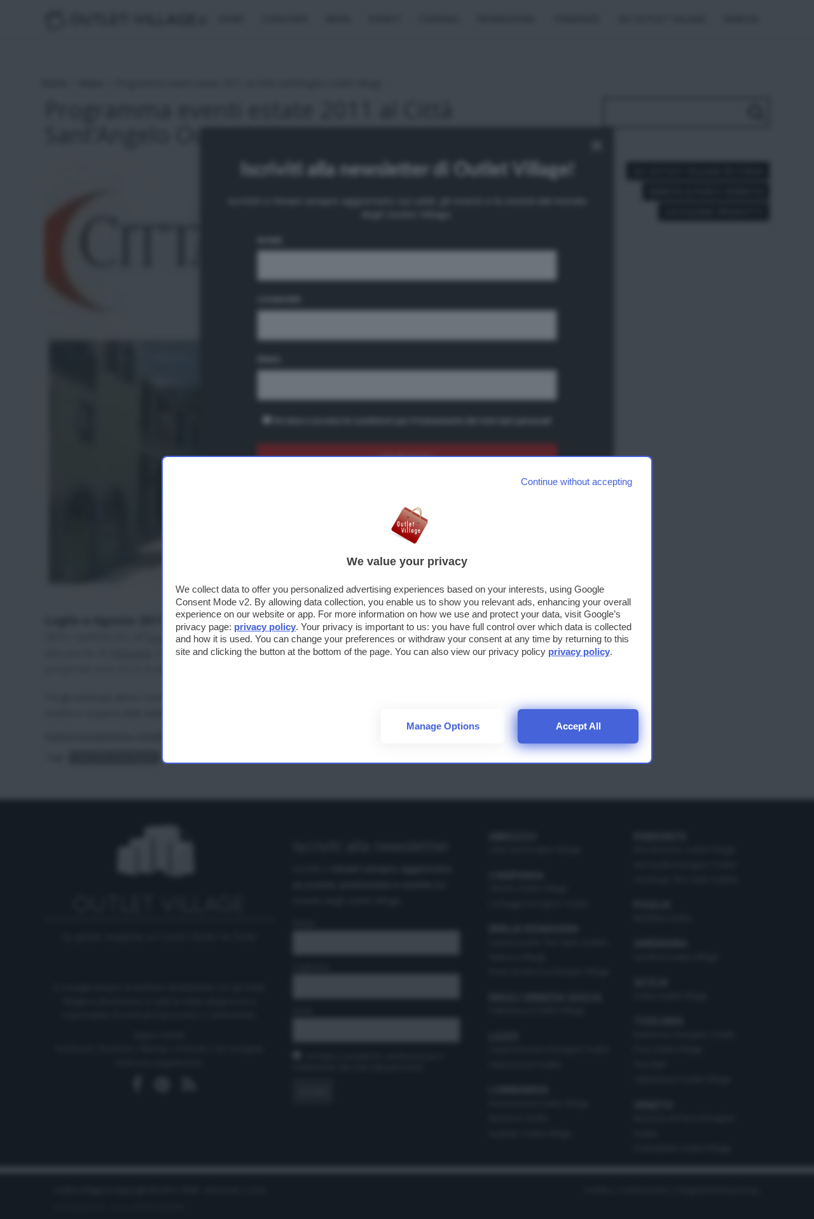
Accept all (578, 726)
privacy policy (265, 626)
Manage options (442, 726)
